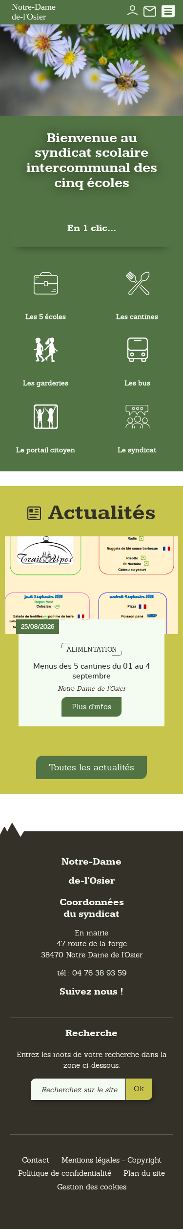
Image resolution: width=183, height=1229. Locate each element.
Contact (35, 1160)
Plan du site (144, 1173)
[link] (149, 10)
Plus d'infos (91, 706)
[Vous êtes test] (132, 6)
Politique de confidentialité (64, 1173)
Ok (139, 1088)
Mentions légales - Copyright (111, 1160)
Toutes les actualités (91, 767)
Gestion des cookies (91, 1186)
